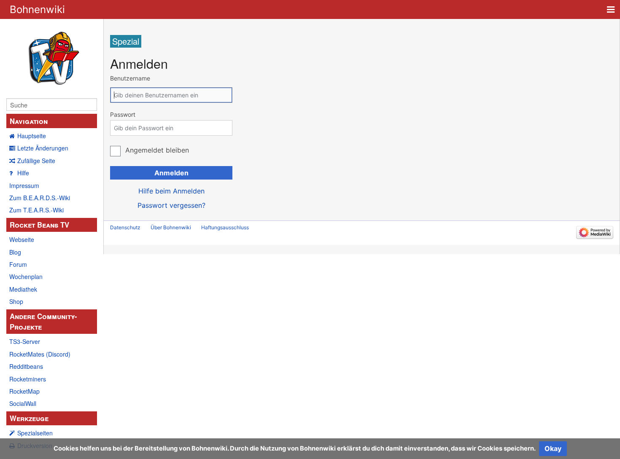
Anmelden (171, 173)
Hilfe (23, 173)
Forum (18, 264)
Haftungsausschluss (225, 227)
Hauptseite (31, 136)
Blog (15, 252)
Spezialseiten (35, 433)
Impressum (24, 185)
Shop (16, 301)
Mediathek (23, 289)
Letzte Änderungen (42, 148)
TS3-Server (24, 341)
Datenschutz (125, 227)
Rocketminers (27, 379)
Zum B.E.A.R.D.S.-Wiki (39, 197)
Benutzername (130, 78)
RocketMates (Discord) (39, 354)
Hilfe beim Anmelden (171, 191)
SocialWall (22, 403)
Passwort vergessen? (171, 205)
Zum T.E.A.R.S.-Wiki (36, 210)
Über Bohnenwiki (171, 227)
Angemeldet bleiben (157, 150)
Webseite (21, 239)
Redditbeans (26, 366)
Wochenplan (26, 276)
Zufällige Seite (36, 160)
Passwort (122, 114)
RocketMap (24, 391)
